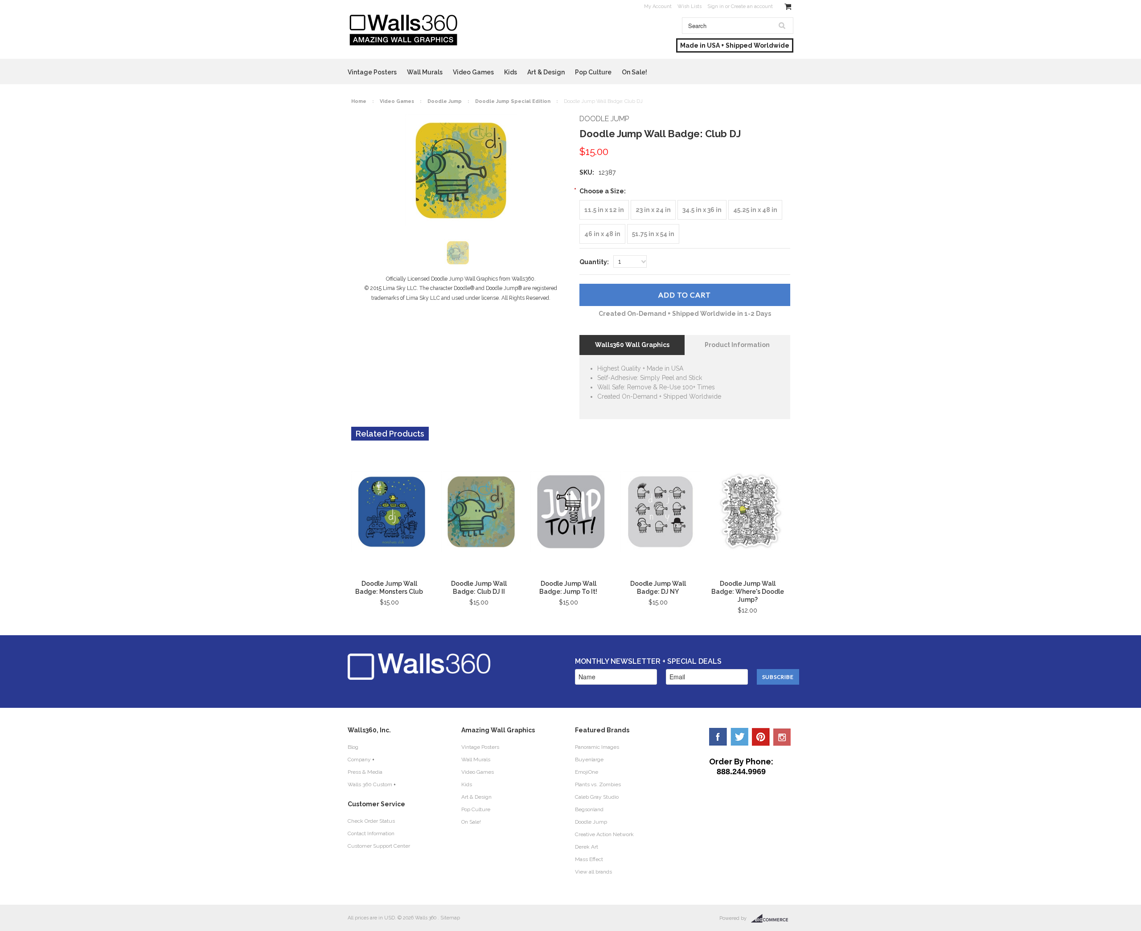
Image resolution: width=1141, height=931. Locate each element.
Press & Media (365, 772)
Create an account (752, 6)
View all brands (593, 872)
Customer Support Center (379, 846)
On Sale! (634, 72)
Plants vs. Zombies (598, 784)
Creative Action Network (604, 834)
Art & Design (546, 72)
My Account (658, 6)
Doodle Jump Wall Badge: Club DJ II (479, 587)
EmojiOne (586, 772)
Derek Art (586, 847)
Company (359, 759)
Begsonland (589, 809)
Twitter (739, 737)
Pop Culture (593, 72)
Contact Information (371, 833)
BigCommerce (772, 918)
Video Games (473, 72)
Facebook (718, 737)
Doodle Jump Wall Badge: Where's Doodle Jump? (747, 591)
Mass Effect (589, 859)
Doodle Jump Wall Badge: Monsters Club (389, 587)
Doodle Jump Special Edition (512, 101)
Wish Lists (689, 6)
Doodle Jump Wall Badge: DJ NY (658, 587)
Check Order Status (371, 821)
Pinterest (761, 737)
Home (358, 101)
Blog (353, 747)
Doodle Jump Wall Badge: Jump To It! (568, 587)
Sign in (715, 6)
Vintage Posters (372, 72)
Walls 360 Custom (370, 784)
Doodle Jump (444, 101)
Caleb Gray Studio (597, 797)
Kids (510, 72)
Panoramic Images (597, 747)
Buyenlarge (589, 759)
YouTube (782, 737)
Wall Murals (425, 72)
